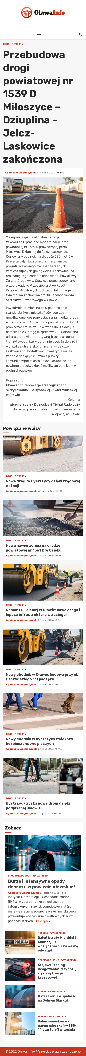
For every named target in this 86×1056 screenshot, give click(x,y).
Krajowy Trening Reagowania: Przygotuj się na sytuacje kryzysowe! (20, 969)
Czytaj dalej (43, 921)
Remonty (60, 1017)
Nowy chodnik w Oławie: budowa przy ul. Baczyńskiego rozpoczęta (43, 647)
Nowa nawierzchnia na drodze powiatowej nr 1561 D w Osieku (43, 518)
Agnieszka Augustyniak (20, 172)
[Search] (80, 34)
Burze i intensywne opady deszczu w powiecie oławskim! (43, 853)
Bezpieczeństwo (48, 960)
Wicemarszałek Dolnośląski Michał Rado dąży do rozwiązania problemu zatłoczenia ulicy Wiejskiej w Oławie (45, 407)
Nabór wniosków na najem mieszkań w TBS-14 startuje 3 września (20, 1023)
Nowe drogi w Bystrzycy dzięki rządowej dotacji (43, 454)
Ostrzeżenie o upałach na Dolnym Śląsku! (20, 996)
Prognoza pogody (19, 876)
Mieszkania (45, 1017)
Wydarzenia (40, 876)
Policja (43, 933)
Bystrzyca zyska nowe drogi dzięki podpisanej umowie (43, 776)
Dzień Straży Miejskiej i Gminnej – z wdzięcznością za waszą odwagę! (20, 942)
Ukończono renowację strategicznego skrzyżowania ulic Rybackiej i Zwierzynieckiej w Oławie (41, 387)
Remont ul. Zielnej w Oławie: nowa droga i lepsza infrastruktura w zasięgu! (43, 582)
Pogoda (43, 991)
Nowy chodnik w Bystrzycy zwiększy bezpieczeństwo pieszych (43, 711)
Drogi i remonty (13, 44)
